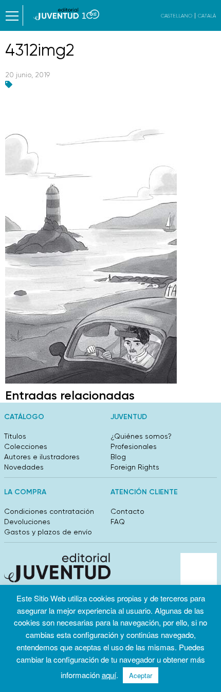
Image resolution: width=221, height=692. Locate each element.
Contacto (127, 511)
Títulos (15, 436)
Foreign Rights (134, 467)
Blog (118, 457)
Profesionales (133, 446)
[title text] (66, 14)
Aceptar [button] (140, 675)
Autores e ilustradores (42, 457)
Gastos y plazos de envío (48, 532)
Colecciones (25, 446)
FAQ (117, 521)
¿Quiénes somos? (141, 436)
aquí (109, 674)
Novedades (24, 467)
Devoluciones (27, 521)
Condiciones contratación (49, 511)
